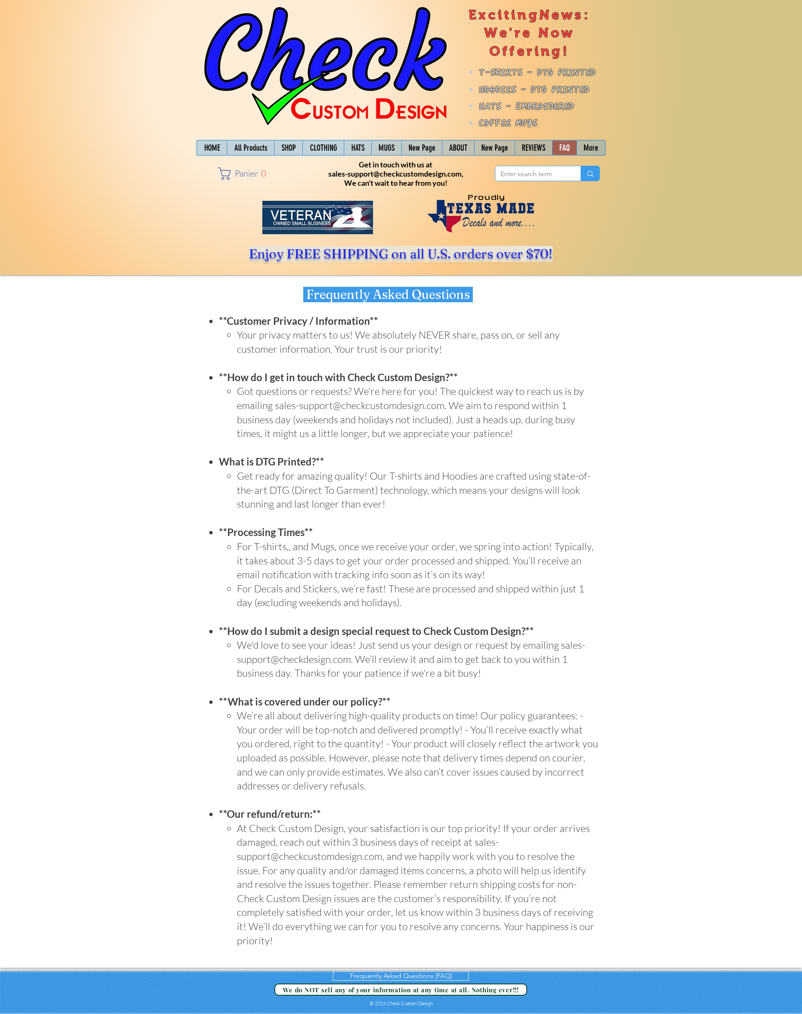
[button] (241, 173)
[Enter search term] (590, 173)
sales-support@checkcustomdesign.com (395, 173)
